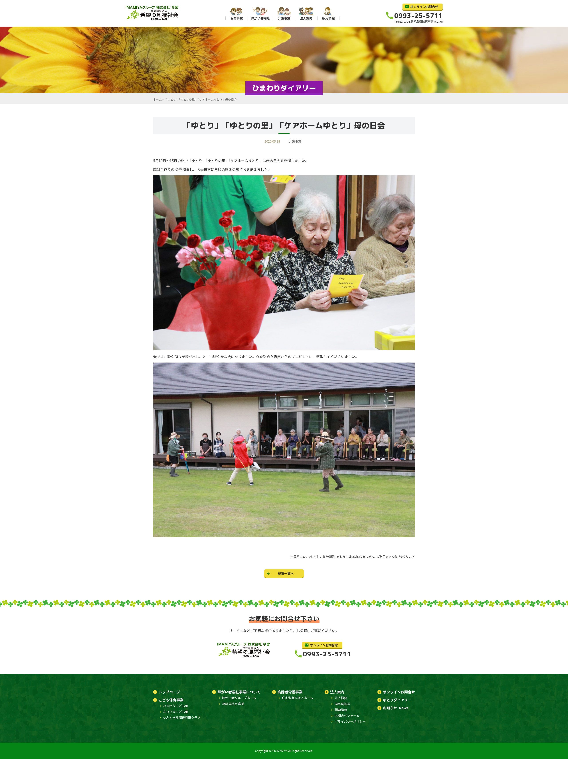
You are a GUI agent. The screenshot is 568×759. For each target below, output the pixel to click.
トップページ (169, 691)
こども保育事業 (171, 699)
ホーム (157, 99)
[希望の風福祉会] (152, 19)
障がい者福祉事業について (239, 691)
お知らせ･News (395, 707)
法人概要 (341, 697)
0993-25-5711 (418, 15)
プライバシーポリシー (350, 721)
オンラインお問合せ (424, 6)
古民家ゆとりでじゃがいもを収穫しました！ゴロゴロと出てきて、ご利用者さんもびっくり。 (351, 556)
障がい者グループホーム (239, 697)
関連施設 (341, 709)
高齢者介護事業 (290, 691)
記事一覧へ (286, 573)
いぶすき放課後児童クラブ (181, 717)
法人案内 (337, 691)
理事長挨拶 (342, 703)
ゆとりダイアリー (397, 699)
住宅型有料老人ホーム (297, 697)
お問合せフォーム (347, 715)
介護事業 (295, 141)
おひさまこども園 (175, 711)
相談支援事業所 (233, 703)
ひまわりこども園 (175, 705)
